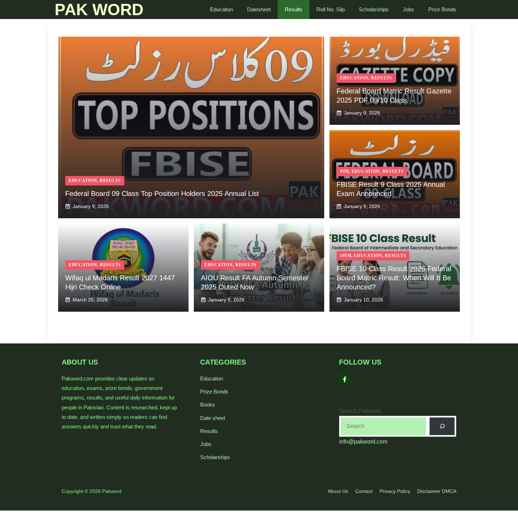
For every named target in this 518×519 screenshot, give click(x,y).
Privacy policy (395, 491)
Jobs (408, 9)
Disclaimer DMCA (436, 491)
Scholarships (374, 9)
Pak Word (99, 9)
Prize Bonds (442, 9)
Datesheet (259, 9)
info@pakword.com (363, 442)
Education (221, 9)
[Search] (442, 426)
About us (338, 491)
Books (207, 405)
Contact (363, 491)
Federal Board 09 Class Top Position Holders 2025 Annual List (162, 193)
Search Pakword (360, 411)
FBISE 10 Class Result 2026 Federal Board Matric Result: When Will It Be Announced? (394, 278)
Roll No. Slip (330, 9)
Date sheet (212, 418)
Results (293, 9)
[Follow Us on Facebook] (344, 379)
